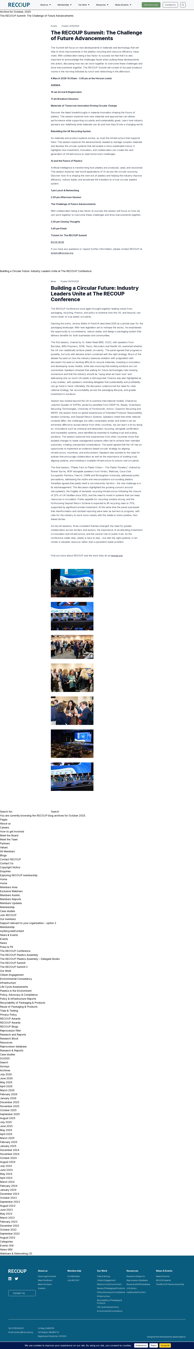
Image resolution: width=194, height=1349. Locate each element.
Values (4, 847)
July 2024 (6, 1165)
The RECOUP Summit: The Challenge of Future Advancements (36, 15)
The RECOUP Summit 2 (14, 966)
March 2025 (7, 1138)
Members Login (151, 5)
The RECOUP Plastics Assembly (19, 954)
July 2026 (6, 1074)
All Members (7, 851)
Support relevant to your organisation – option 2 (28, 923)
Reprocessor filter (10, 1030)
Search (4, 1062)
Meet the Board (9, 835)
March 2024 (7, 1181)
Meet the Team (9, 839)
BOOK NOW (57, 242)
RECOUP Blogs (9, 1026)
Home (3, 879)
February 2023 (8, 1221)
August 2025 (7, 1118)
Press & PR (6, 946)
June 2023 (6, 1209)
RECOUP (42, 815)
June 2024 (6, 1169)
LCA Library (131, 1288)
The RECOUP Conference (15, 950)
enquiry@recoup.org (62, 253)
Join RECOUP (8, 915)
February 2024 (8, 1185)
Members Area (8, 887)
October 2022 (8, 1229)
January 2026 (8, 1098)
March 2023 (7, 1217)
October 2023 (8, 1197)
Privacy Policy (8, 1014)
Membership (63, 5)
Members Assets (10, 895)
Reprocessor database (13, 1046)
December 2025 (9, 1102)
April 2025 (6, 1134)
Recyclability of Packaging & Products (22, 1002)
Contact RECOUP (10, 859)
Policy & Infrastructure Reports (18, 998)
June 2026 (6, 1078)
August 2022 (7, 1237)
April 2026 (6, 1086)
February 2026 (8, 1094)
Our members (8, 919)
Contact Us (170, 5)
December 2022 (9, 1225)
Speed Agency (179, 1337)
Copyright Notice (10, 867)
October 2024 (8, 1157)
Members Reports (10, 899)
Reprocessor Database (137, 1280)
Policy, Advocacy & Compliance (19, 994)
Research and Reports (13, 1034)
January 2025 (8, 1146)
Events (4, 938)
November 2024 (9, 1153)
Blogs (3, 855)
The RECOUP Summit (12, 962)
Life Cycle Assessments (14, 986)
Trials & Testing (9, 1010)
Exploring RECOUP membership (18, 875)
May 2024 (6, 1173)
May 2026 (6, 1082)
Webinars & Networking (14, 1253)
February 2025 (8, 1142)
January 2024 (8, 1189)
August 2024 (7, 1161)
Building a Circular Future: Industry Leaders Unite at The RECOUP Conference (46, 271)
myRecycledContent (12, 931)
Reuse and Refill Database (138, 1284)
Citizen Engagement (12, 974)
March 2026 (7, 1090)
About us (44, 5)
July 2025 (6, 1122)
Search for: (6, 811)
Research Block (9, 1038)
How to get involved (12, 831)
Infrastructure (8, 982)
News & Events (122, 5)
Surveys (4, 1066)
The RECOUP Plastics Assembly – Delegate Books (30, 958)
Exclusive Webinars (11, 891)
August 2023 (7, 1205)
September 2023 (10, 1201)
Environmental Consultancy (16, 978)
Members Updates (11, 903)
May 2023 (6, 1213)
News (3, 942)
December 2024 (9, 1150)
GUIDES (5, 1058)
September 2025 (10, 1114)
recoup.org (117, 555)
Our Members (73, 1276)
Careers (4, 827)
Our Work (82, 5)
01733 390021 (18, 1328)
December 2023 (9, 1193)
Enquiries (5, 871)
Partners (5, 843)
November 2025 (9, 1106)
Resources (101, 5)
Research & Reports (11, 1050)
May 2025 (6, 1130)
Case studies (7, 911)
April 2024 (6, 1177)
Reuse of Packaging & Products (18, 1006)
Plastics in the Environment (16, 990)
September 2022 (10, 1233)
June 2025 (6, 1126)
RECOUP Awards (10, 1018)
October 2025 (8, 1110)
